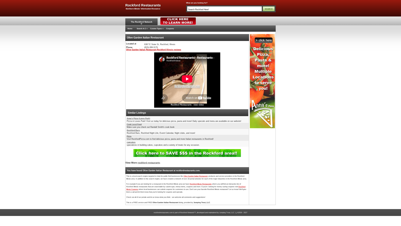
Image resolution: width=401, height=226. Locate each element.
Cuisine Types (156, 29)
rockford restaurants (143, 5)
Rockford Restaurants (181, 105)
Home (130, 29)
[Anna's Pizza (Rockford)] (262, 35)
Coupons (170, 29)
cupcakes (131, 142)
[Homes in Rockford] (178, 18)
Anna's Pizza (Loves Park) (138, 118)
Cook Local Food (134, 124)
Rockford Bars (133, 130)
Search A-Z (141, 29)
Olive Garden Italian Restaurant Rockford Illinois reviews (153, 49)
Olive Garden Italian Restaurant (196, 176)
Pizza (129, 136)
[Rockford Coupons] (187, 150)
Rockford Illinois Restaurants (201, 184)
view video (198, 105)
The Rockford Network (141, 22)
